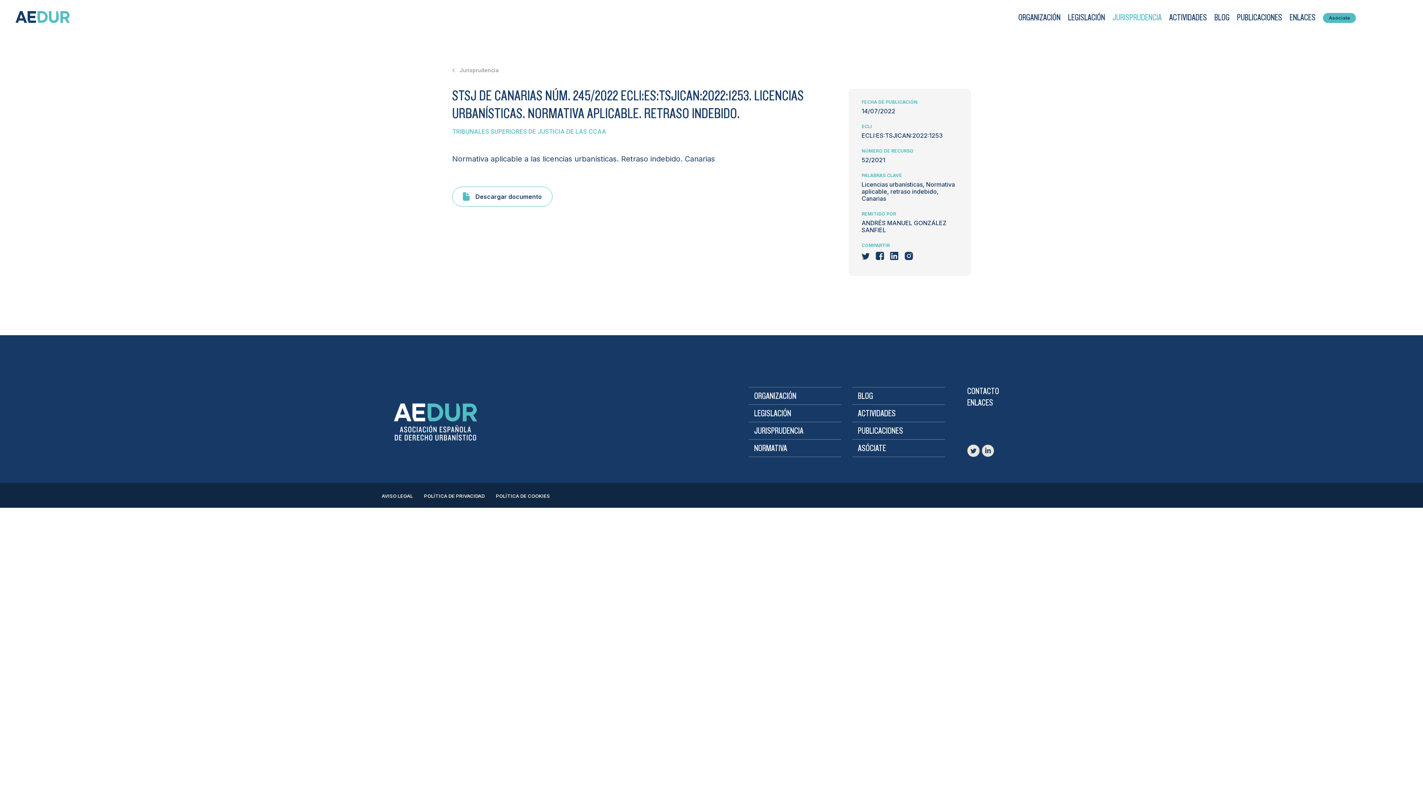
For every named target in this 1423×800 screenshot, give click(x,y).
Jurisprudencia (1137, 18)
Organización (1039, 18)
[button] (1036, 17)
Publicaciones (1259, 18)
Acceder (1376, 18)
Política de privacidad (454, 496)
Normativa (770, 448)
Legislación (1086, 18)
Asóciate (1339, 18)
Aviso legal (397, 496)
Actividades (1188, 18)
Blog (1222, 18)
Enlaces (1303, 18)
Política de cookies (523, 496)
